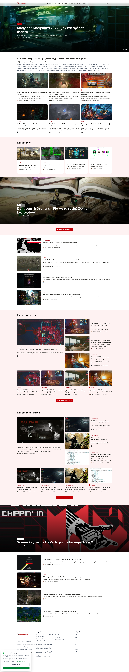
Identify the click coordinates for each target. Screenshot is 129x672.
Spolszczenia (72, 3)
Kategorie (77, 632)
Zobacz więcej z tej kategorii (63, 229)
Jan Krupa (19, 215)
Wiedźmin (79, 3)
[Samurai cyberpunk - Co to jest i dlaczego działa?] (64, 528)
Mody (84, 3)
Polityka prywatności (35, 663)
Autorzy (57, 632)
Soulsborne (77, 651)
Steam (76, 642)
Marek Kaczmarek (21, 39)
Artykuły (38, 632)
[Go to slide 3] (126, 49)
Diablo (19, 89)
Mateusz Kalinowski (59, 639)
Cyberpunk (64, 3)
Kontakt (42, 663)
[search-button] (107, 3)
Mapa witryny (64, 663)
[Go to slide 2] (125, 49)
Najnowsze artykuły (52, 3)
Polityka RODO (48, 663)
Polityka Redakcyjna (57, 663)
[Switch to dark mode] (110, 3)
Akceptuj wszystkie (16, 667)
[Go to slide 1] (123, 49)
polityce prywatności (21, 661)
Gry (59, 3)
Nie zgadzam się (16, 664)
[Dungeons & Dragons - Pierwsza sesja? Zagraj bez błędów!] (64, 200)
